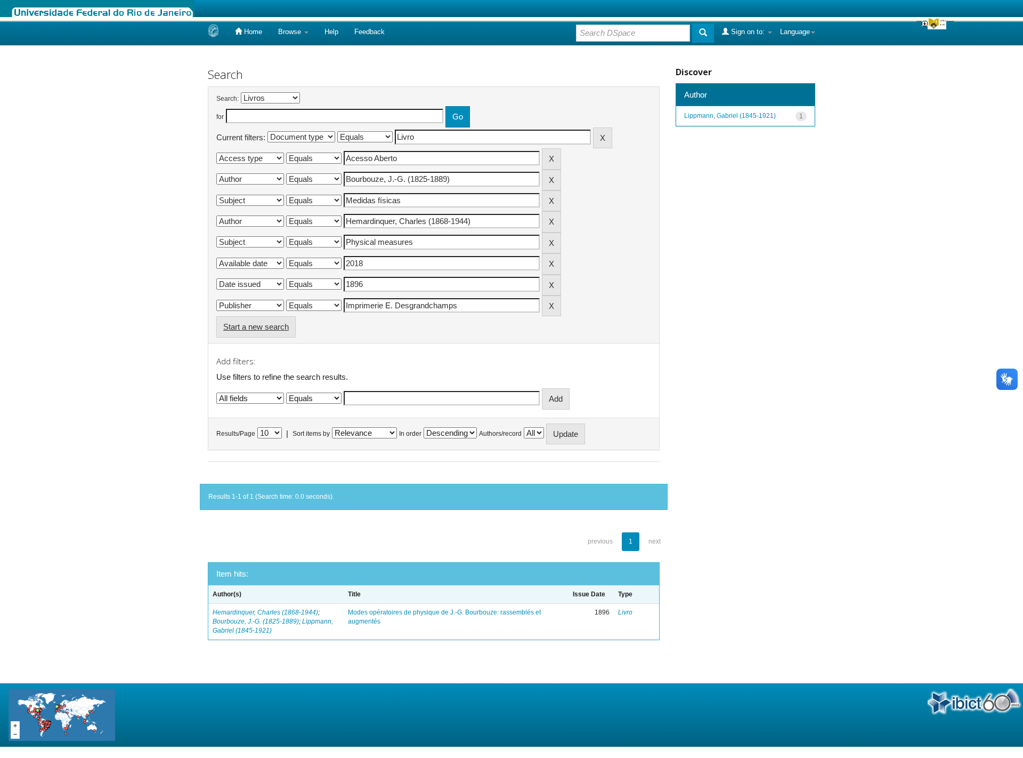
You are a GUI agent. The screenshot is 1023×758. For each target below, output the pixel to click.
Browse (290, 32)
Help (331, 32)
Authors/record (500, 433)
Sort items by (311, 433)
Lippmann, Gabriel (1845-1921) (730, 115)
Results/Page (235, 433)
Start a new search (256, 326)
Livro (625, 612)
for (220, 117)
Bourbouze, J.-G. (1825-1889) (256, 621)
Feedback (369, 32)
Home (252, 32)
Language (795, 32)
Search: (227, 98)
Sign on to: (748, 32)
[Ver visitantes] (62, 715)
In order (410, 433)
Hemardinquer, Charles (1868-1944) (265, 612)
